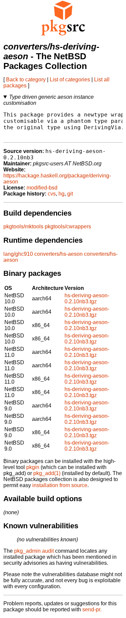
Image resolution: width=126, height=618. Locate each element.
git (70, 194)
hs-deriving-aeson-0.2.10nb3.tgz (87, 298)
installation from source (59, 485)
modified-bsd (42, 187)
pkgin (32, 467)
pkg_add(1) (46, 473)
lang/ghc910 (18, 254)
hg (61, 194)
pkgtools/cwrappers (68, 226)
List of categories (70, 79)
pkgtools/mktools (23, 226)
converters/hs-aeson (58, 254)
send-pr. (91, 609)
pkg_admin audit (34, 551)
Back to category (26, 79)
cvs (52, 194)
